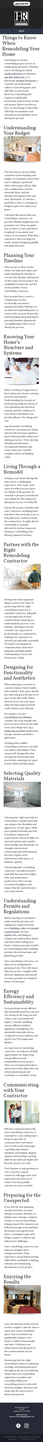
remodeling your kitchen (18, 717)
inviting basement (26, 80)
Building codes (17, 928)
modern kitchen (13, 74)
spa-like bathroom (14, 77)
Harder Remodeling (21, 18)
